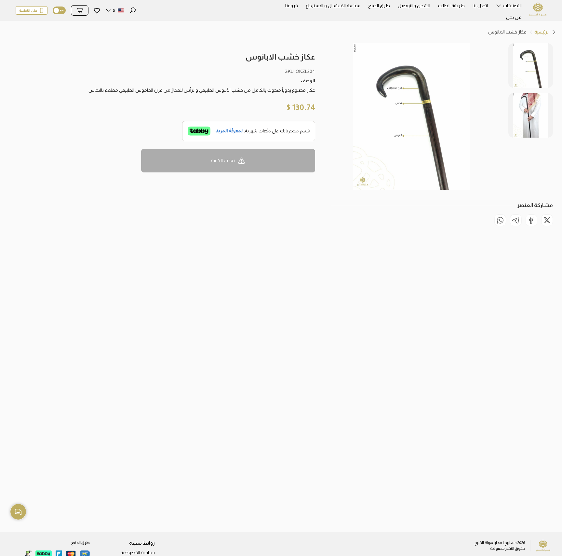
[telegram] (516, 220)
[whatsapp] (500, 220)
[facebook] (531, 220)
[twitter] (547, 220)
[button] (509, 7)
